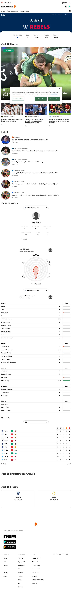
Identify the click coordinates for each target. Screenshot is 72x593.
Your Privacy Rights (18, 98)
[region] (36, 95)
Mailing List (21, 565)
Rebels (3, 15)
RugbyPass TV (24, 11)
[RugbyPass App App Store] (36, 537)
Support (34, 576)
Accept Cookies (54, 98)
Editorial (34, 583)
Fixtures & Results (12, 11)
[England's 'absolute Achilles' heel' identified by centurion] (12, 115)
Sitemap (6, 576)
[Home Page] (8, 6)
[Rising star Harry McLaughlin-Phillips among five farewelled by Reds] (60, 115)
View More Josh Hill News (8, 203)
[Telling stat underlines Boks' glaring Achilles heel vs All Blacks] (36, 73)
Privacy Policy (36, 558)
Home (5, 558)
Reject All (40, 98)
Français (20, 587)
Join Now (20, 558)
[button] (70, 11)
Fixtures (6, 562)
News (3, 11)
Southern (20, 576)
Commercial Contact (38, 580)
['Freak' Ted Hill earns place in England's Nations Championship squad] (36, 115)
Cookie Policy (36, 565)
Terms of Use (35, 562)
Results (6, 565)
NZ (19, 583)
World (19, 580)
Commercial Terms (37, 569)
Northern (20, 572)
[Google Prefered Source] (36, 547)
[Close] (60, 89)
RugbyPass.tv (21, 562)
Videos (5, 572)
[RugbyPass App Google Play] (36, 542)
